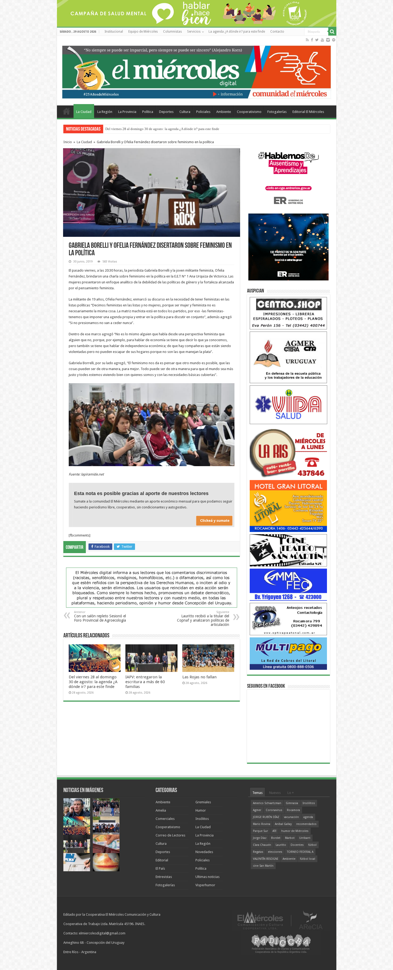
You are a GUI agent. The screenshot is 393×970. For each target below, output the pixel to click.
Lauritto (281, 845)
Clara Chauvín (262, 845)
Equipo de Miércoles (143, 31)
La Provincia (127, 112)
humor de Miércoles (295, 831)
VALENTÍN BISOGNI (265, 859)
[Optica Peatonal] (288, 619)
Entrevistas (164, 877)
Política (147, 112)
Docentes (297, 845)
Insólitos (202, 819)
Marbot (290, 838)
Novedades (204, 852)
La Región (104, 112)
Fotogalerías (277, 112)
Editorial (162, 860)
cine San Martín (263, 866)
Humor (200, 810)
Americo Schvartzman (267, 803)
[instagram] (328, 40)
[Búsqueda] (332, 32)
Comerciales (165, 819)
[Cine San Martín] (288, 550)
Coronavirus (274, 810)
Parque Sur (260, 831)
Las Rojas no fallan (199, 677)
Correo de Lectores (170, 835)
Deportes (166, 112)
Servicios (194, 31)
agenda (308, 817)
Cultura (184, 112)
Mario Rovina (261, 824)
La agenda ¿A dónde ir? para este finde (237, 31)
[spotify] (334, 40)
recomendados (306, 824)
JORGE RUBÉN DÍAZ (266, 817)
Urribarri (304, 838)
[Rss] (307, 40)
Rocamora (293, 810)
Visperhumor (205, 885)
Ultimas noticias (207, 877)
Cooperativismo (249, 112)
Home (67, 111)
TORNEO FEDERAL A (300, 852)
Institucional (114, 31)
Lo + (290, 793)
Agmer (257, 810)
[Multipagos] (288, 653)
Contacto (277, 31)
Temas (257, 793)
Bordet (275, 838)
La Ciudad (83, 112)
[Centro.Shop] (288, 313)
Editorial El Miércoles (308, 112)
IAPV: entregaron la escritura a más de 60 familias (145, 682)
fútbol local (307, 859)
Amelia (161, 810)
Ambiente (223, 112)
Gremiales (203, 802)
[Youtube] (322, 40)
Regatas (258, 852)
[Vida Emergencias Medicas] (288, 404)
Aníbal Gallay (283, 824)
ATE (274, 831)
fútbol (312, 845)
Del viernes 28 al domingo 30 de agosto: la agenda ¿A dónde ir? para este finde (162, 129)
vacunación (291, 817)
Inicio (67, 142)
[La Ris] (288, 452)
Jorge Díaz (260, 838)
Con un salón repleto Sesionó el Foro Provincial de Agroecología (100, 616)
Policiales (203, 112)
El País (160, 868)
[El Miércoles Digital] (196, 70)
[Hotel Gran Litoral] (288, 506)
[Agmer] (288, 357)
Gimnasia (292, 803)
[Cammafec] (288, 584)
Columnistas (172, 31)
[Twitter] (317, 40)
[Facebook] (312, 40)
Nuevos (275, 793)
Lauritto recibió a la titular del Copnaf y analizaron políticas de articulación (203, 618)
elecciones (275, 852)
